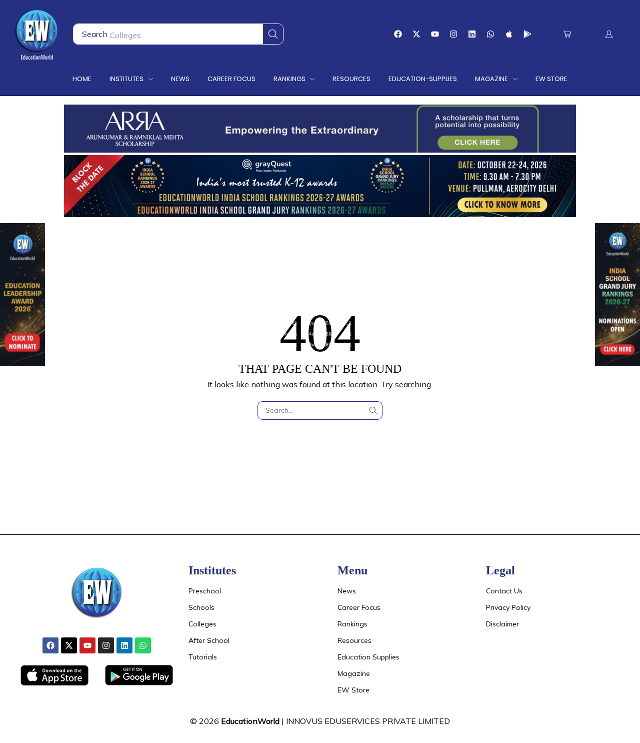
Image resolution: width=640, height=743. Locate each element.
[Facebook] (398, 34)
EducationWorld (250, 721)
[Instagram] (454, 34)
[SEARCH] (373, 410)
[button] (567, 34)
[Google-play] (528, 34)
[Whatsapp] (490, 34)
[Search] (273, 34)
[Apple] (509, 34)
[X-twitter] (416, 34)
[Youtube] (435, 34)
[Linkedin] (472, 34)
